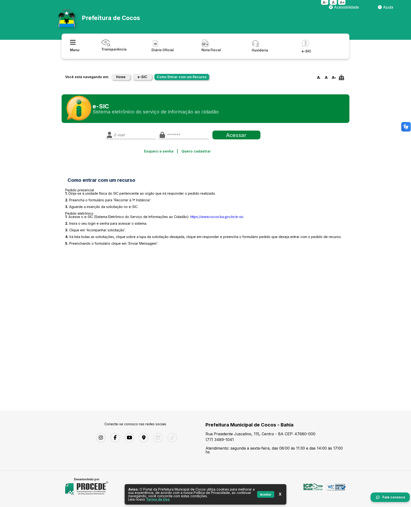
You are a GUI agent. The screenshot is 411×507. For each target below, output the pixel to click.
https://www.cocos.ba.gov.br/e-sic (217, 217)
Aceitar (265, 494)
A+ (342, 2)
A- (325, 2)
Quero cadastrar (196, 151)
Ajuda (387, 7)
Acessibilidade (346, 7)
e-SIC (142, 77)
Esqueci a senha (158, 151)
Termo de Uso (158, 499)
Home (121, 77)
